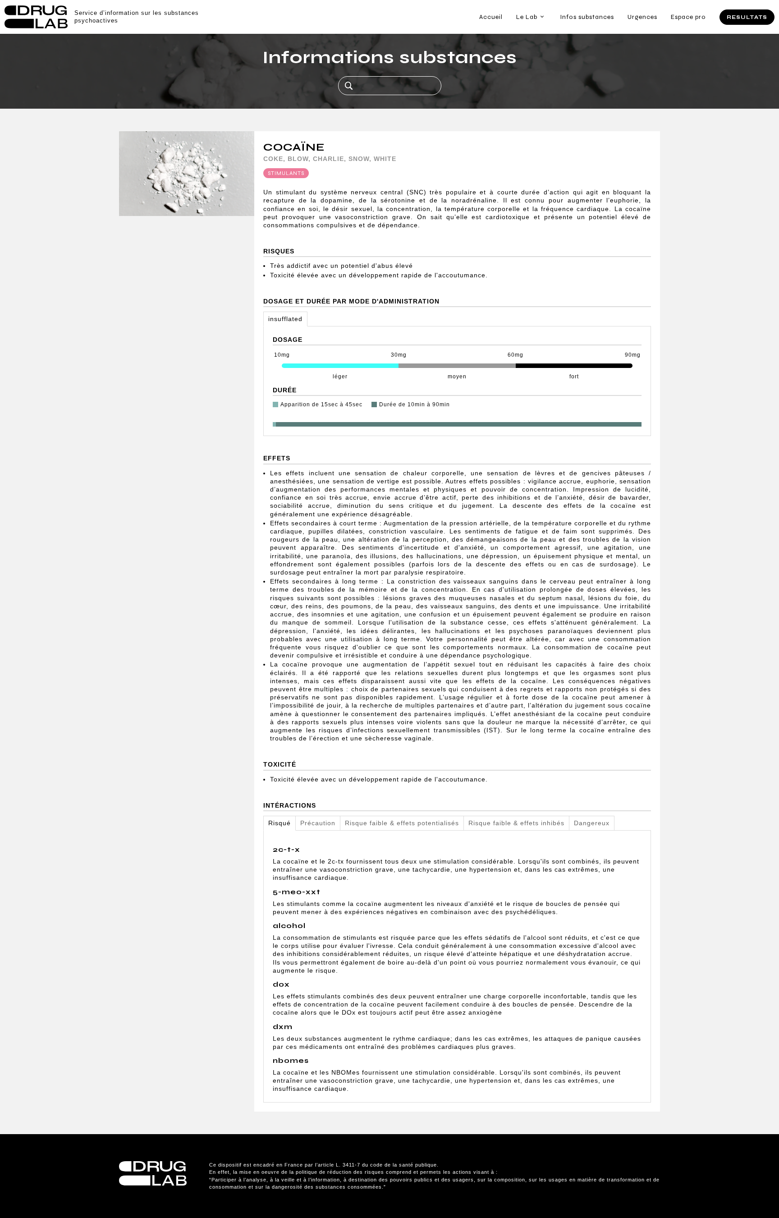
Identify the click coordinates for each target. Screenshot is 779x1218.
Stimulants (286, 173)
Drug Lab (36, 17)
